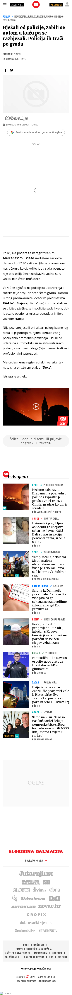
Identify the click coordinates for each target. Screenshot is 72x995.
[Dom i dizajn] (54, 898)
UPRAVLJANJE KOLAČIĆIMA (36, 968)
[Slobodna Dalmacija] (36, 4)
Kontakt (57, 953)
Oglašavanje (12, 957)
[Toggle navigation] (4, 4)
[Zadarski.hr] (25, 930)
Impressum (40, 953)
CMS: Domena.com (47, 981)
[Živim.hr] (39, 890)
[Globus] (21, 890)
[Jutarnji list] (36, 873)
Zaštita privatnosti (17, 953)
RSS (51, 957)
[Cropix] (36, 914)
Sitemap (63, 957)
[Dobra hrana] (33, 898)
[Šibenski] (48, 930)
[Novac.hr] (49, 906)
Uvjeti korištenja (33, 945)
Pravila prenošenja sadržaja (34, 949)
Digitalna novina (34, 957)
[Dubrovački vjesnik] (36, 922)
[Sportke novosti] (46, 881)
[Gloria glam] (15, 898)
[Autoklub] (23, 906)
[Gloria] (54, 890)
